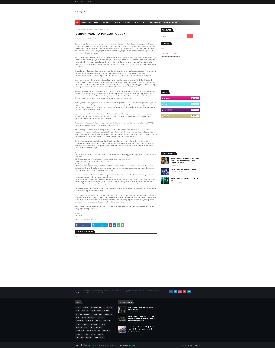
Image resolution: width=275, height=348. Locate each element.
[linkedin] (189, 291)
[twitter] (175, 291)
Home (76, 2)
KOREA (78, 324)
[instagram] (180, 291)
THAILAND (89, 337)
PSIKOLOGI (79, 334)
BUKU (179, 104)
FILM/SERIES (179, 110)
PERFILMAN (106, 331)
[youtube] (184, 291)
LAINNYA (85, 324)
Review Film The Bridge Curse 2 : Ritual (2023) (184, 179)
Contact (88, 2)
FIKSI (100, 314)
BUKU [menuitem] (96, 22)
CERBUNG (85, 311)
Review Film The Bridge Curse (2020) (183, 169)
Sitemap (163, 48)
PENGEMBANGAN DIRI (93, 331)
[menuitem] (77, 22)
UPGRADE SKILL (99, 337)
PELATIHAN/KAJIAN (96, 327)
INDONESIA (101, 317)
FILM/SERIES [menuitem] (85, 22)
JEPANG (98, 321)
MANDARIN (94, 324)
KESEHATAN (106, 321)
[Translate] (190, 36)
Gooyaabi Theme (112, 345)
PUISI (86, 334)
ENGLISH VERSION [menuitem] (170, 22)
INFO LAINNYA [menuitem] (155, 22)
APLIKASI (179, 98)
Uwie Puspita (80, 38)
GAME (77, 317)
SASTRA (83, 29)
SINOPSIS (100, 334)
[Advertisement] (161, 12)
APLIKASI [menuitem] (106, 22)
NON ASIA (79, 327)
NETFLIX (179, 116)
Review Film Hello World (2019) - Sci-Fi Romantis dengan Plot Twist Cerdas (141, 328)
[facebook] (171, 291)
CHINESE (106, 311)
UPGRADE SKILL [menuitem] (140, 22)
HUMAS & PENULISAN (88, 317)
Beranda (77, 29)
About (82, 2)
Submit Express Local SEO (170, 53)
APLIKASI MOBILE (96, 307)
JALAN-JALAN (89, 321)
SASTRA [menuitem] (127, 22)
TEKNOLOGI (79, 337)
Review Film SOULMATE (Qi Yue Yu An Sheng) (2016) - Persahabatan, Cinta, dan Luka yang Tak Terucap (142, 318)
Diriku (95, 314)
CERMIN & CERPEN (84, 220)
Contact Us (197, 345)
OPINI (86, 327)
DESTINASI (87, 314)
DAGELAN (79, 314)
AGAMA (78, 307)
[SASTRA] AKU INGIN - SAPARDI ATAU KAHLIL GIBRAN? (140, 308)
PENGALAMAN (80, 331)
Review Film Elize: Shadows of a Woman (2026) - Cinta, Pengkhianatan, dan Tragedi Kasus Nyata (184, 160)
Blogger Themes (91, 345)
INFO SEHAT (79, 321)
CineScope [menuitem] (117, 22)
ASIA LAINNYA (108, 307)
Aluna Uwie (131, 345)
